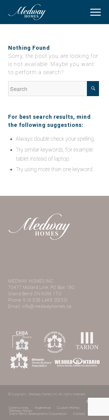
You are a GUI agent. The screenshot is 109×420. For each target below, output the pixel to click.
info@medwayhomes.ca (46, 306)
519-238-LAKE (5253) (45, 300)
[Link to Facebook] (87, 401)
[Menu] (92, 12)
